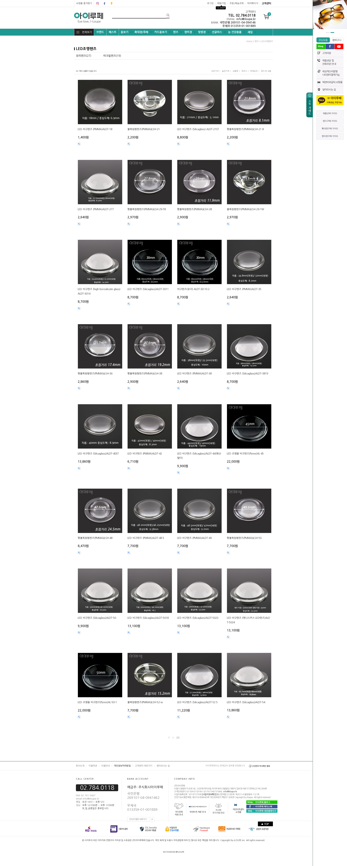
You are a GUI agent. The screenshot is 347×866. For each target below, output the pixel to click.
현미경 (188, 32)
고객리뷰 (326, 53)
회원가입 (221, 3)
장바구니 (336, 40)
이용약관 (93, 766)
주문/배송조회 (237, 3)
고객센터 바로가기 (143, 766)
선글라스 (217, 32)
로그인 (210, 3)
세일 (250, 32)
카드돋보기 (160, 32)
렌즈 (175, 32)
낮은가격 (215, 71)
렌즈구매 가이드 (330, 121)
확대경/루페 (141, 32)
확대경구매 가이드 (330, 129)
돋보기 (124, 32)
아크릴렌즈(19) (112, 55)
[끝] (178, 738)
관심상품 (323, 40)
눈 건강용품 (234, 32)
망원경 (202, 32)
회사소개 (80, 766)
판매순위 (254, 71)
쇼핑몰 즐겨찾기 (84, 3)
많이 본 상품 (266, 71)
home (249, 41)
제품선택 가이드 (330, 113)
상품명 (235, 71)
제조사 (244, 71)
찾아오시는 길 (329, 89)
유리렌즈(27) (83, 55)
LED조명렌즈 (267, 41)
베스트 (112, 32)
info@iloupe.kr (230, 791)
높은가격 (225, 71)
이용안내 (105, 766)
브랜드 (100, 32)
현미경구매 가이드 (330, 136)
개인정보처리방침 (122, 766)
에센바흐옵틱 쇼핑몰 (332, 82)
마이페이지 (252, 3)
